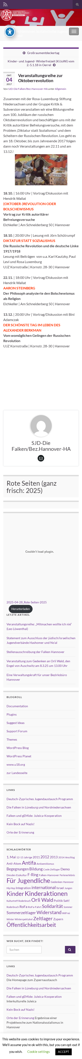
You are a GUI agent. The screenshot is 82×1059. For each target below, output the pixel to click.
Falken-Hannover (49, 875)
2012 (44, 857)
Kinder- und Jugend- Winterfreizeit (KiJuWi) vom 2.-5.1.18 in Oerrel (41, 63)
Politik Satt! (62, 900)
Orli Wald (42, 900)
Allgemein (60, 88)
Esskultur (21, 875)
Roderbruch (13, 907)
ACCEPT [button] (63, 1052)
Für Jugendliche (28, 880)
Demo (65, 869)
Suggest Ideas (15, 723)
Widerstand (49, 912)
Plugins (12, 714)
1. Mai (11, 857)
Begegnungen (18, 869)
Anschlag (70, 857)
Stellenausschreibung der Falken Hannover (36, 652)
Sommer (68, 907)
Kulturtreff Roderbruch (19, 900)
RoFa (23, 906)
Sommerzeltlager (21, 912)
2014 (61, 857)
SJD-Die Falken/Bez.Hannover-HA (28, 88)
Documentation (17, 706)
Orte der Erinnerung (20, 832)
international (43, 887)
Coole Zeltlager (51, 869)
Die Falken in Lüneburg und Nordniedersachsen (39, 807)
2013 (54, 857)
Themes (12, 739)
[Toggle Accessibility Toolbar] (10, 32)
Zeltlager (43, 918)
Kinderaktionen (46, 893)
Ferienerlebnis (67, 875)
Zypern (58, 919)
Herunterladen (20, 609)
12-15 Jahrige (24, 857)
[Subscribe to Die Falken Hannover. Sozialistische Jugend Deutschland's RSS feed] (5, 3)
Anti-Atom (14, 863)
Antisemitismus (45, 863)
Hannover (68, 881)
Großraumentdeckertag (43, 53)
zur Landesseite (17, 773)
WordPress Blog (18, 748)
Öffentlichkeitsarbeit (31, 924)
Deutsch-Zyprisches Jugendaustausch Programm (40, 799)
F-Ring (33, 874)
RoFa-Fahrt (34, 907)
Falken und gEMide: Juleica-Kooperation (34, 815)
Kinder (15, 893)
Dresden (11, 875)
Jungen (68, 888)
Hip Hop (11, 888)
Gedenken (57, 882)
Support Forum (17, 731)
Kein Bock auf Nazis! (21, 824)
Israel (60, 888)
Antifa (29, 863)
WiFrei (66, 913)
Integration (23, 888)
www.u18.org (16, 764)
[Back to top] (72, 1049)
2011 (36, 857)
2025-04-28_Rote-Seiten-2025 (27, 602)
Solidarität (52, 906)
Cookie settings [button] (38, 1052)
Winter (10, 919)
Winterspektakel (24, 919)
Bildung (36, 869)
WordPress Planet (19, 756)
